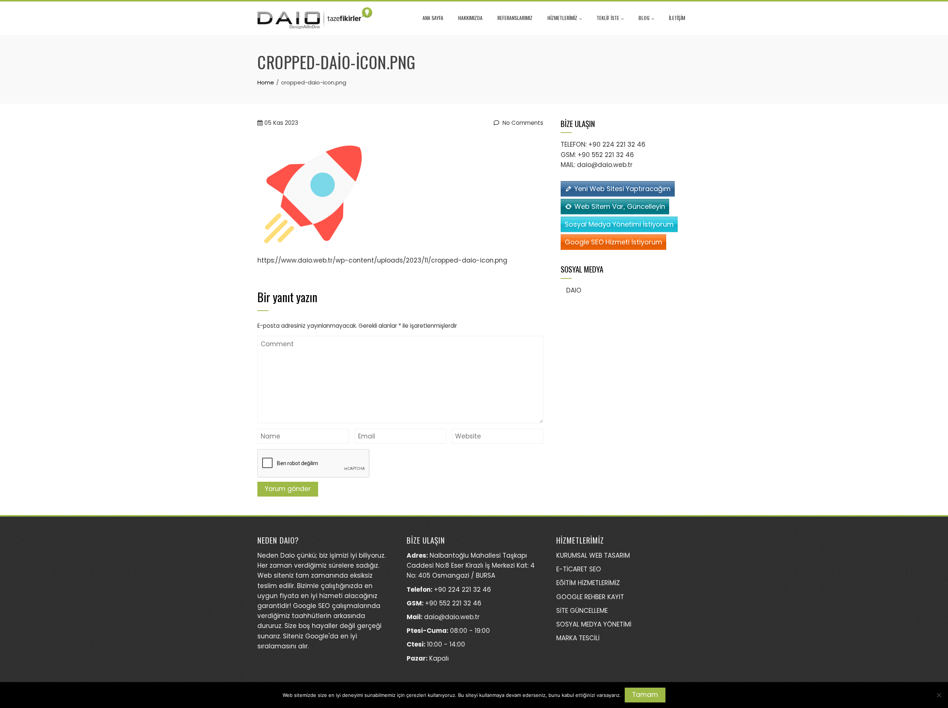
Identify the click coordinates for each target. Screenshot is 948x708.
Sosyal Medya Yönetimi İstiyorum (619, 224)
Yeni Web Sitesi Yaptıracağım (622, 188)
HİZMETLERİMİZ (562, 17)
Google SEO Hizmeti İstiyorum (613, 242)
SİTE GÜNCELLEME (582, 610)
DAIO (573, 290)
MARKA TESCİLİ (578, 638)
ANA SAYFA (433, 17)
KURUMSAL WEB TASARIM (593, 555)
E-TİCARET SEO (578, 569)
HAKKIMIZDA (470, 17)
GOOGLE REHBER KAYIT (590, 596)
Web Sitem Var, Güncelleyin (619, 206)
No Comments (522, 123)
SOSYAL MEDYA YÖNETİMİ (593, 624)
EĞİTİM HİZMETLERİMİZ (588, 582)
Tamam (645, 694)
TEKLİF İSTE (608, 17)
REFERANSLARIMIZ (515, 17)
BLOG (644, 17)
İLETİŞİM (677, 17)
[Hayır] (938, 695)
